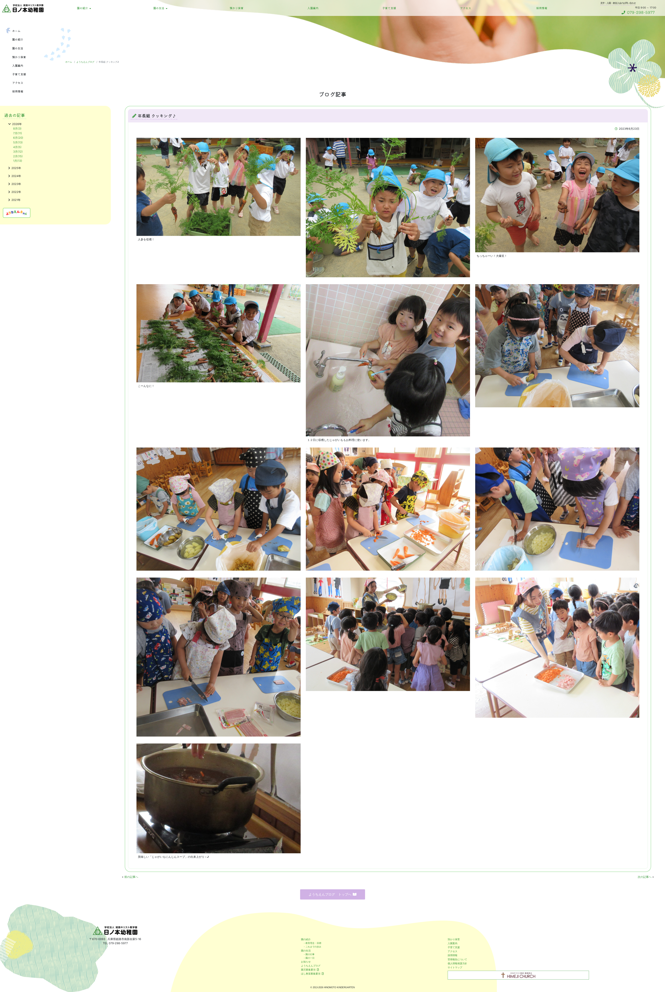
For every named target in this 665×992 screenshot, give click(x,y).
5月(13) (18, 142)
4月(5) (17, 147)
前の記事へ (131, 877)
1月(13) (17, 160)
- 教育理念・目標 (312, 943)
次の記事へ (644, 877)
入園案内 (312, 8)
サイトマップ (455, 967)
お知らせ (306, 961)
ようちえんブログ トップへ (330, 894)
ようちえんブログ (85, 62)
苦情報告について (457, 959)
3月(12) (18, 151)
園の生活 (158, 8)
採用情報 (541, 8)
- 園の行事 (309, 954)
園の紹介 (82, 8)
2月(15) (18, 156)
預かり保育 (236, 8)
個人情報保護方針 (457, 963)
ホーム (16, 31)
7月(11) (17, 133)
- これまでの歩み (312, 946)
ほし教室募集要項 (310, 973)
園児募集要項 (308, 969)
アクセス (465, 8)
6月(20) (18, 137)
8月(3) (17, 128)
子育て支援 (389, 8)
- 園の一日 (309, 957)
